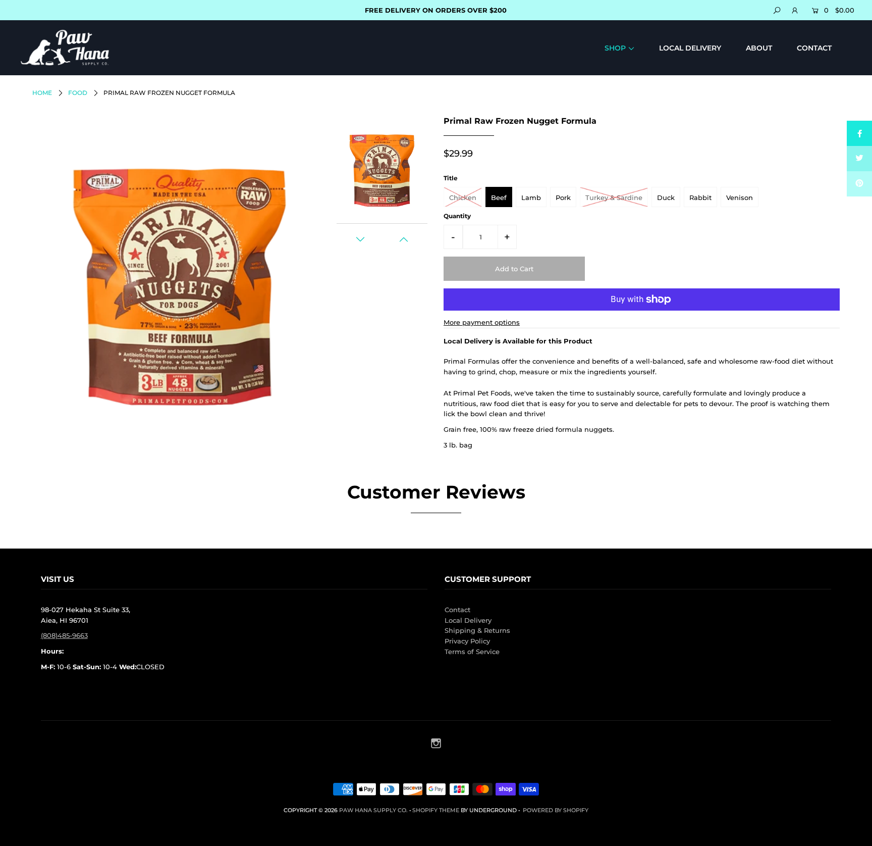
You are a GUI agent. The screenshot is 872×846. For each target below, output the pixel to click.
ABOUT (759, 48)
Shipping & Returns (477, 630)
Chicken (462, 197)
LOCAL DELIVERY (690, 48)
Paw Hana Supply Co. (373, 810)
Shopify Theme (435, 810)
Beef (499, 197)
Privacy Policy (467, 641)
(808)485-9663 (64, 635)
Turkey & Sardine (613, 197)
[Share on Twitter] (859, 158)
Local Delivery (468, 620)
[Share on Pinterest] (859, 183)
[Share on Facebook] (859, 133)
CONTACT (814, 48)
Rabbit (700, 197)
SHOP (615, 48)
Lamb (531, 197)
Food (77, 92)
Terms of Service (472, 652)
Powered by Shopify (555, 810)
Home (42, 92)
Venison (739, 197)
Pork (563, 197)
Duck (666, 197)
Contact (457, 610)
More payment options (482, 322)
